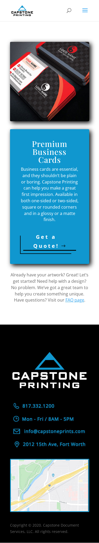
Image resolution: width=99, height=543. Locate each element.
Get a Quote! (46, 241)
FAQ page (74, 300)
